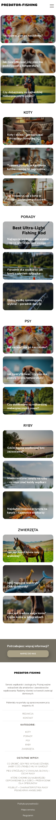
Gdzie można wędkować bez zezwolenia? (26, 450)
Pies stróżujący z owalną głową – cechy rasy (28, 772)
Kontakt (28, 718)
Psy (28, 321)
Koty (28, 112)
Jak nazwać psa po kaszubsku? (23, 36)
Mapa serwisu (28, 809)
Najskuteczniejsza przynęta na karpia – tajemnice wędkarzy (27, 511)
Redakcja (28, 713)
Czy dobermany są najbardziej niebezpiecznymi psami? (22, 94)
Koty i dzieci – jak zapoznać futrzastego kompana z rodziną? (25, 136)
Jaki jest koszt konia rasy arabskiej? (23, 554)
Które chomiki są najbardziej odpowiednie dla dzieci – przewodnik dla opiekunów (28, 780)
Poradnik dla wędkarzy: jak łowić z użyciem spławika (25, 271)
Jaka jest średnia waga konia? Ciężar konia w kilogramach (26, 615)
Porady (28, 217)
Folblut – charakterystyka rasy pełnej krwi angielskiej (28, 789)
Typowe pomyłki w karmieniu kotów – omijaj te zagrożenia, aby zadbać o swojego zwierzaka (26, 167)
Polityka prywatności (28, 803)
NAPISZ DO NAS (28, 653)
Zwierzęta (28, 530)
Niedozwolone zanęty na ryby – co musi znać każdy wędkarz (27, 480)
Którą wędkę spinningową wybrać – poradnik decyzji (24, 302)
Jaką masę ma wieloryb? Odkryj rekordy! (23, 585)
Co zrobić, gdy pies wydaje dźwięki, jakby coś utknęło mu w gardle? (28, 765)
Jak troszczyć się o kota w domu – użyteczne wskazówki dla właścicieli (26, 197)
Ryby (28, 425)
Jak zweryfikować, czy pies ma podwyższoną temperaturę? (23, 64)
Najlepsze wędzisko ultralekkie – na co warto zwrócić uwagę (28, 241)
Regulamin (28, 815)
